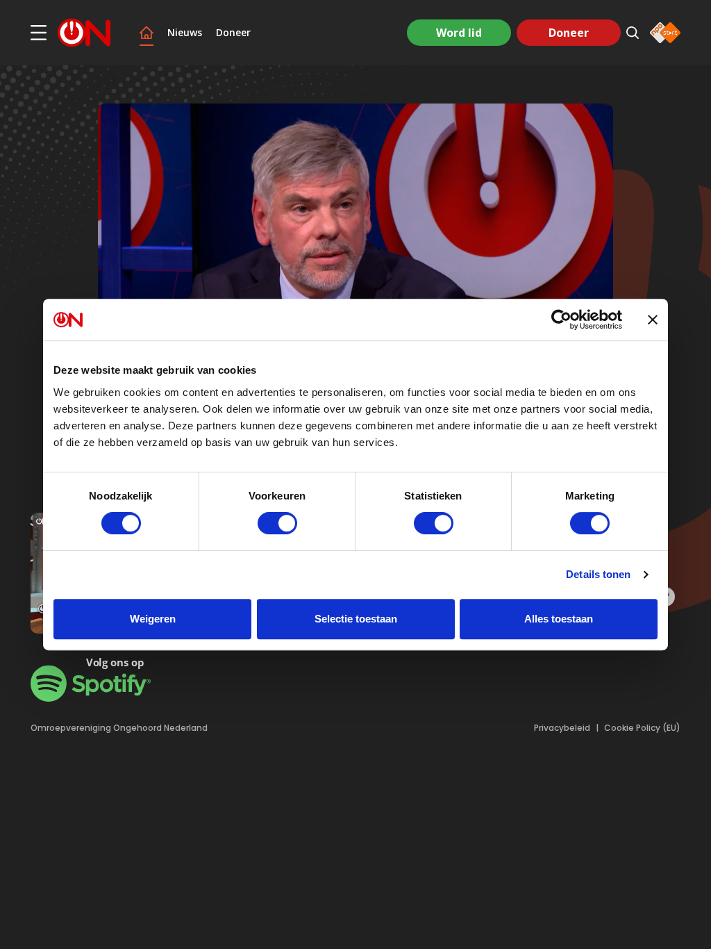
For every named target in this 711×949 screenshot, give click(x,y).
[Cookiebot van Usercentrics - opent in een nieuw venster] (561, 319)
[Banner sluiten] (653, 319)
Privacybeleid (562, 728)
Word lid (459, 32)
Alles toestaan (558, 619)
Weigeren (153, 619)
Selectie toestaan (356, 619)
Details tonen (598, 574)
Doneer (233, 33)
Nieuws (184, 33)
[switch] (277, 523)
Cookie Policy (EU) (642, 728)
